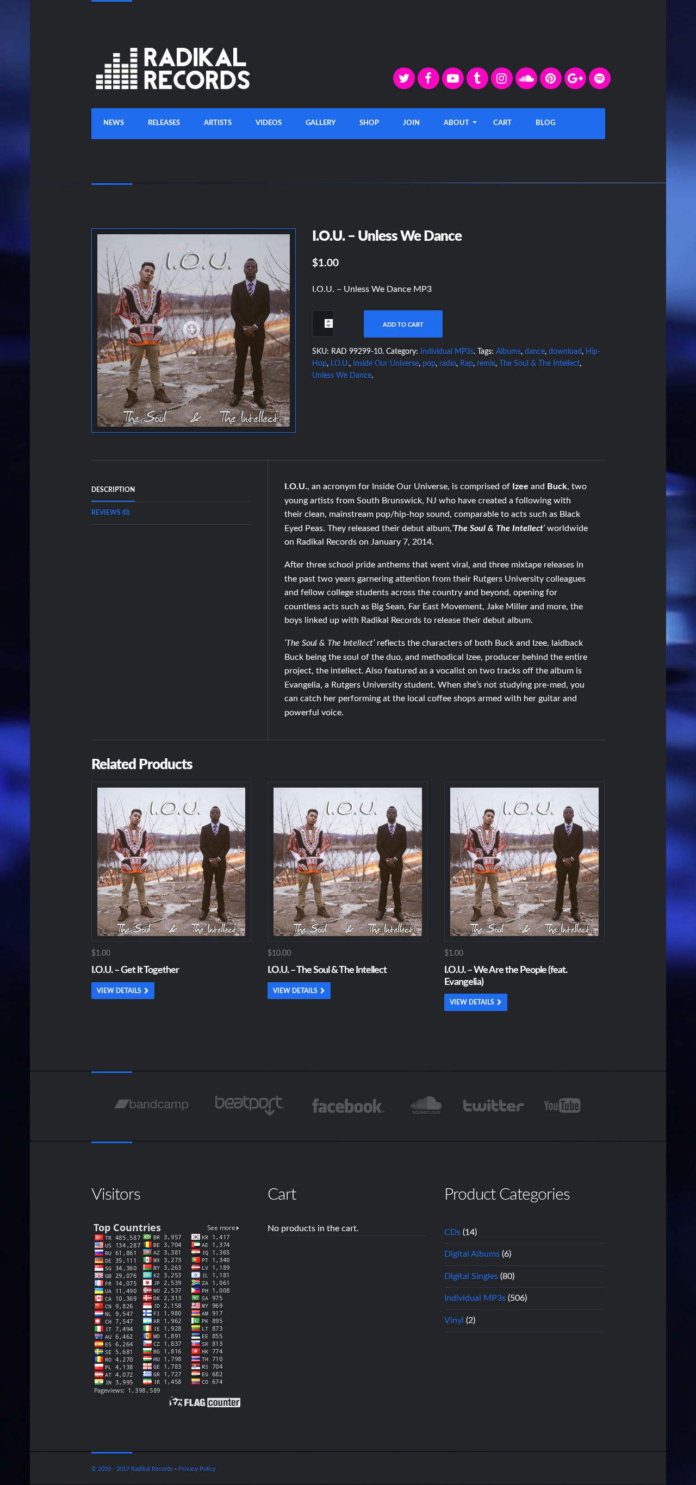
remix (486, 363)
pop (429, 363)
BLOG (545, 123)
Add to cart (403, 325)
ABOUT (456, 123)
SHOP (369, 123)
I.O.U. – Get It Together (135, 970)
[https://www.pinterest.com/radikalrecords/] (551, 78)
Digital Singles (471, 1276)
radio (447, 363)
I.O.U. (340, 363)
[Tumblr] (477, 78)
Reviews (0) (110, 512)
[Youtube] (563, 1105)
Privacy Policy (197, 1469)
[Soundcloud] (526, 78)
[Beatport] (250, 1105)
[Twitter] (404, 78)
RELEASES (164, 123)
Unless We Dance (341, 375)
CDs (452, 1232)
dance (535, 351)
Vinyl (454, 1320)
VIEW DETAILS (119, 991)
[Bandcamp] (151, 1105)
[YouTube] (453, 78)
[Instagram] (502, 78)
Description (113, 489)
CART (502, 123)
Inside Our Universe (386, 363)
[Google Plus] (575, 78)
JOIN (411, 123)
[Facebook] (428, 78)
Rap (466, 363)
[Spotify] (600, 78)
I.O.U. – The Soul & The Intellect (327, 970)
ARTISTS (218, 123)
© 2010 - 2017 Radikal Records (132, 1469)
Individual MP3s (447, 351)
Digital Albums (472, 1254)
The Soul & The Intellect (539, 363)
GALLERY (320, 123)
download (565, 351)
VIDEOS (269, 123)
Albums (508, 351)
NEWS (113, 123)
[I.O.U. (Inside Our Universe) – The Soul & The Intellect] (193, 330)
